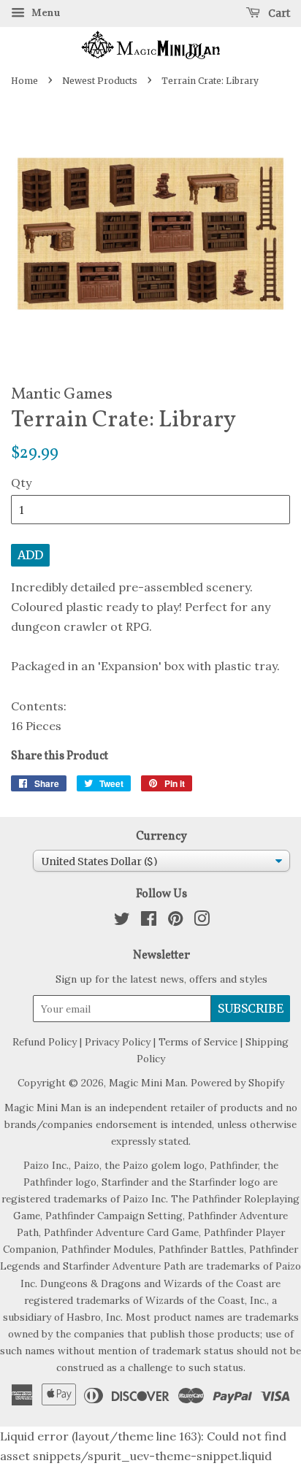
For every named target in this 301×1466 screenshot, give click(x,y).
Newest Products (99, 80)
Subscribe (250, 1008)
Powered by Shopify (237, 1082)
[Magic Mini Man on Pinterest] (175, 921)
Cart (278, 13)
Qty (21, 482)
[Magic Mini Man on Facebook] (148, 921)
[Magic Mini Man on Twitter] (122, 921)
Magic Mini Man (147, 1082)
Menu (44, 12)
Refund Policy (44, 1041)
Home (24, 80)
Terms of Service (198, 1041)
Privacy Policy (117, 1041)
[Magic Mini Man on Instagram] (202, 921)
